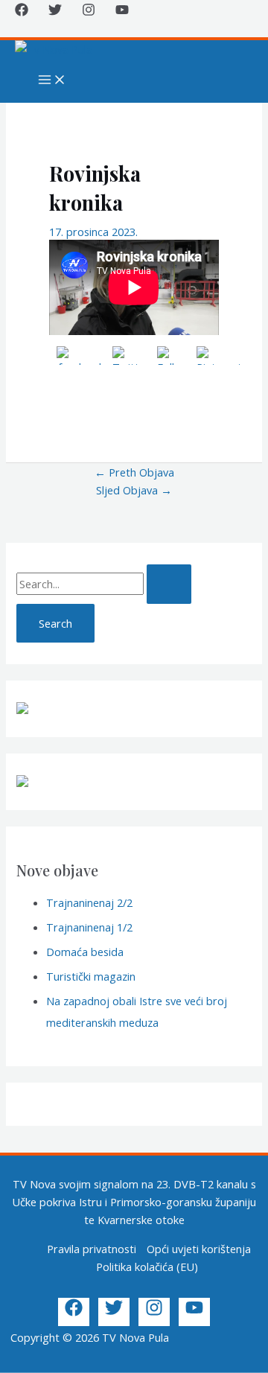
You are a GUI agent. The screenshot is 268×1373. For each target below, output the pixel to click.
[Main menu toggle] (52, 80)
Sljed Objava (134, 489)
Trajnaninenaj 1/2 (89, 927)
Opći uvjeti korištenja (199, 1248)
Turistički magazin (90, 976)
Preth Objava (134, 472)
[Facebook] (21, 11)
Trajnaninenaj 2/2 (89, 902)
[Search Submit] (169, 584)
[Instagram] (88, 11)
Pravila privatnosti (91, 1248)
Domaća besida (85, 951)
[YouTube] (122, 11)
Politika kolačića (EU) (147, 1266)
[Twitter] (55, 11)
